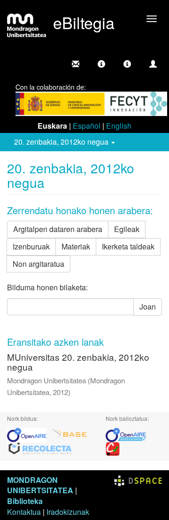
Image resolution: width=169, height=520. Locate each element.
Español (86, 125)
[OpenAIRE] (29, 434)
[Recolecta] (40, 448)
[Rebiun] (113, 448)
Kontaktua (24, 511)
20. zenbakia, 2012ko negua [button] (62, 141)
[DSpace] (138, 479)
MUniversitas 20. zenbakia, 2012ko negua (78, 361)
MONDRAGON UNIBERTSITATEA (40, 485)
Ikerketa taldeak (128, 246)
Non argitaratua (38, 263)
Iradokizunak (67, 511)
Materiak (75, 246)
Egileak (126, 229)
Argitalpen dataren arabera (57, 229)
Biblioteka (25, 501)
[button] (101, 63)
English (118, 125)
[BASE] (69, 434)
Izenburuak (31, 246)
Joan (147, 306)
